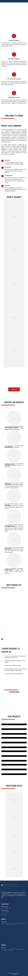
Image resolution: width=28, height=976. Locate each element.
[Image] (14, 418)
